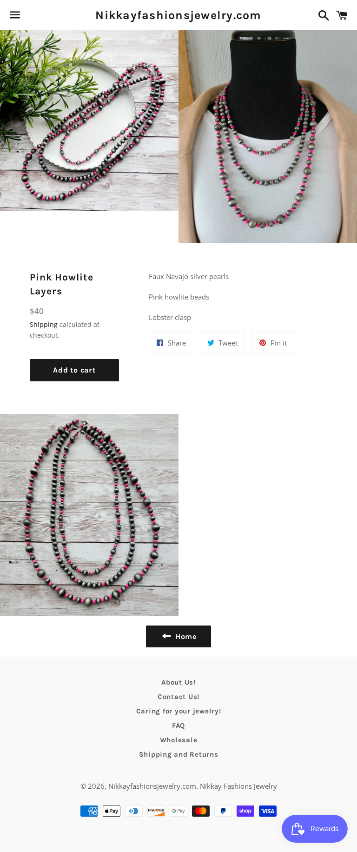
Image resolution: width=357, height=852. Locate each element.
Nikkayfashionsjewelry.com (178, 15)
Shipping (44, 324)
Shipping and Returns (178, 754)
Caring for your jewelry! (178, 711)
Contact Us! (178, 696)
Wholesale (179, 740)
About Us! (178, 682)
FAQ (178, 725)
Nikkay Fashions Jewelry (238, 786)
